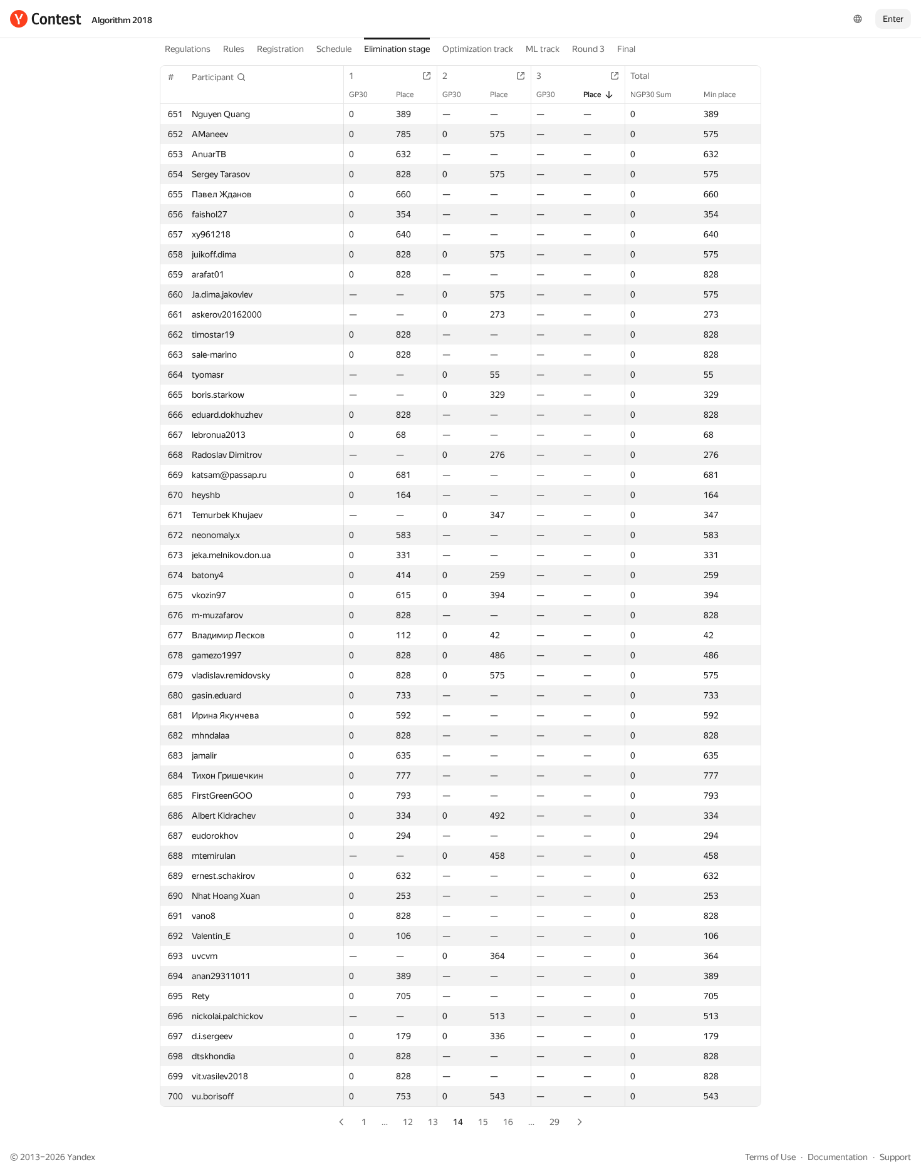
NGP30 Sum (651, 94)
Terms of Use (770, 1157)
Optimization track (477, 49)
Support (895, 1157)
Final (626, 49)
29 (554, 1122)
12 (408, 1122)
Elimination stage (397, 49)
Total (639, 76)
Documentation (838, 1157)
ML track (542, 49)
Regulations (188, 49)
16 (508, 1122)
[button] (219, 77)
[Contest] (45, 19)
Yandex (81, 1157)
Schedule (333, 49)
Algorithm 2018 (121, 20)
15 (483, 1122)
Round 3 (588, 49)
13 (433, 1122)
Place (405, 94)
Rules (233, 49)
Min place (720, 94)
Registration (280, 49)
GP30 (358, 94)
